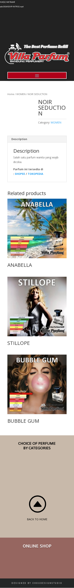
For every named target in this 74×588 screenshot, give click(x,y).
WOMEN (21, 94)
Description (19, 139)
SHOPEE (20, 174)
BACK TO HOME (37, 519)
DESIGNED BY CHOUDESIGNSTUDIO (37, 583)
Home (10, 94)
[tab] (37, 139)
